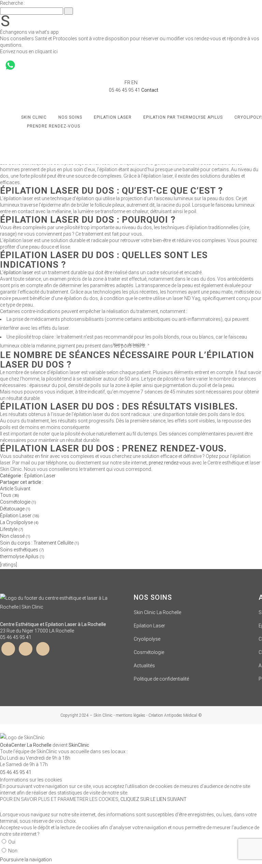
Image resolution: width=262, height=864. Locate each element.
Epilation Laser (149, 625)
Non (12, 850)
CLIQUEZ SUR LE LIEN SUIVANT (153, 799)
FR (127, 82)
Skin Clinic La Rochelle (157, 612)
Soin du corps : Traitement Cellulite (39, 543)
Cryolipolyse (147, 639)
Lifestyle (11, 529)
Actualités (137, 344)
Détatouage (15, 508)
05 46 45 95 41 (15, 637)
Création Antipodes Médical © (175, 715)
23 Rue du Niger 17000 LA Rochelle (37, 631)
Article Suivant (15, 488)
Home (118, 344)
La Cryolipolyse (19, 522)
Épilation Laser (40, 475)
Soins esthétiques (22, 549)
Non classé (15, 536)
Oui (11, 842)
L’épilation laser (17, 272)
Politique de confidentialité (161, 679)
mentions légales (130, 715)
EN (134, 82)
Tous (9, 495)
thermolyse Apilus (22, 556)
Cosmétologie (18, 502)
